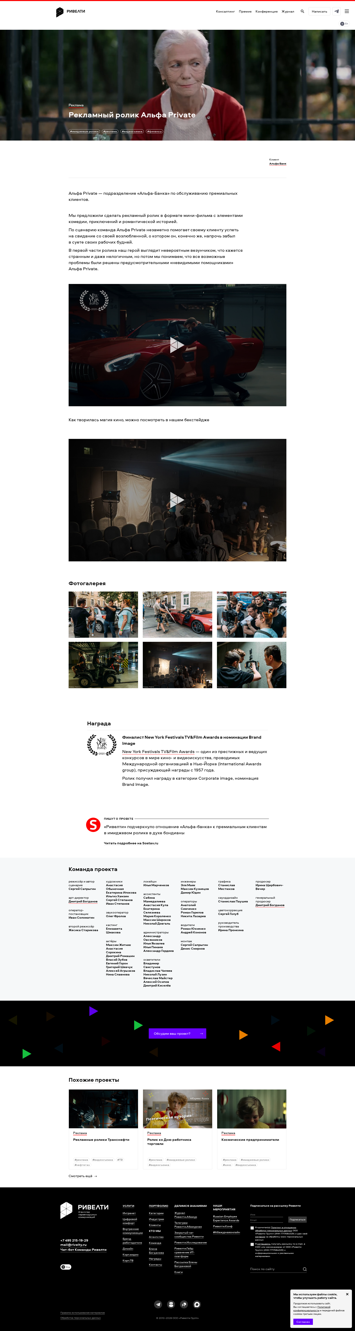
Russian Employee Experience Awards (226, 1218)
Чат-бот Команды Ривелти (83, 1249)
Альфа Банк (277, 163)
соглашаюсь (264, 1243)
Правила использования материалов (82, 1312)
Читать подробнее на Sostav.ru (131, 843)
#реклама (110, 131)
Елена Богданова (156, 1250)
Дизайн (128, 1248)
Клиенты (155, 1225)
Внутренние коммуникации (133, 1231)
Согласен (303, 1322)
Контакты (155, 1264)
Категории (156, 1213)
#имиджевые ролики (84, 131)
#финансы (154, 131)
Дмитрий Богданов (83, 901)
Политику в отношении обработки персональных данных (275, 1229)
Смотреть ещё (80, 1175)
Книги (178, 1272)
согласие (260, 1236)
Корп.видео (130, 1254)
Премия (245, 11)
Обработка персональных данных (80, 1318)
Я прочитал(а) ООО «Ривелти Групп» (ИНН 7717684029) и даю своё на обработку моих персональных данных (281, 1233)
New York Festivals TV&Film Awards (158, 751)
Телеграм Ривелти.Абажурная (188, 1224)
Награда (99, 723)
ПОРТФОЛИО (158, 1206)
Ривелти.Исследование (190, 1242)
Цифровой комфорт (130, 1221)
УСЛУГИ (128, 1206)
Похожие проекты (94, 1079)
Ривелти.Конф (223, 1226)
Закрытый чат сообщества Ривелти (189, 1234)
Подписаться (297, 1219)
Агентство (156, 1237)
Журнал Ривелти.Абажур (185, 1215)
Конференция (267, 11)
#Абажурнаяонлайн (226, 1232)
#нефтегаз (82, 1165)
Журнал (288, 11)
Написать (319, 11)
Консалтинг (225, 11)
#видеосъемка (132, 131)
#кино (227, 1165)
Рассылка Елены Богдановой (185, 1264)
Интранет (129, 1213)
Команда (155, 1243)
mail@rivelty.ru (73, 1244)
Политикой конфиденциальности (311, 1308)
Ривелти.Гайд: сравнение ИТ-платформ (184, 1252)
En (346, 23)
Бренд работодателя (132, 1240)
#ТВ (120, 1160)
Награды (155, 1258)
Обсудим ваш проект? (172, 1033)
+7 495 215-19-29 (74, 1240)
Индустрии (156, 1219)
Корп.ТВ (128, 1260)
